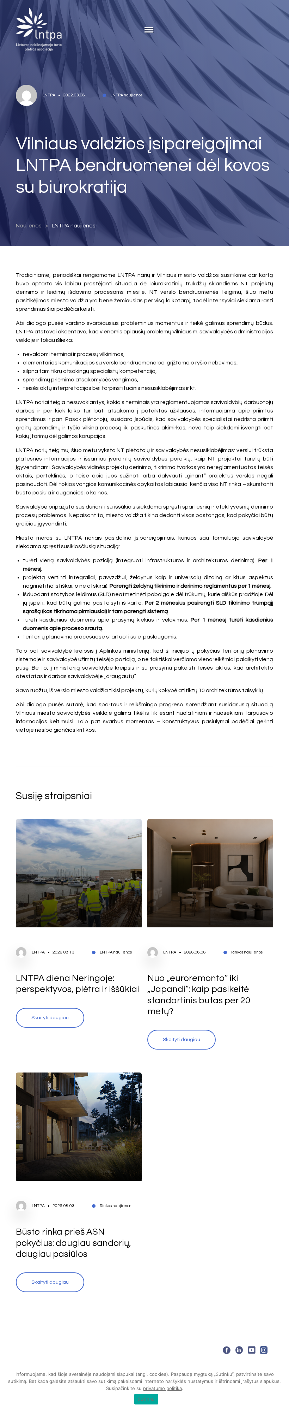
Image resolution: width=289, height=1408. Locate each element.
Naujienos (29, 225)
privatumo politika (162, 1388)
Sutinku (146, 1399)
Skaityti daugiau (50, 1017)
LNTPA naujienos (74, 225)
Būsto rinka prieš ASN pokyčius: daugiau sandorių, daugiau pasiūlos (73, 1242)
